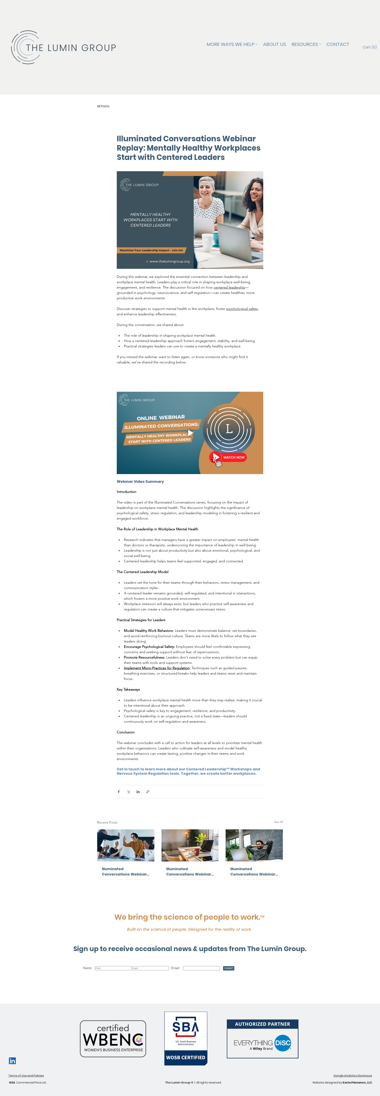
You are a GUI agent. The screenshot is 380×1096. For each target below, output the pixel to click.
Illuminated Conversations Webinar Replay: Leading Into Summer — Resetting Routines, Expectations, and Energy (188, 871)
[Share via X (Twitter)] (128, 792)
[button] (370, 47)
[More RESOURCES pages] (320, 44)
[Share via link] (148, 792)
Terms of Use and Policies (26, 1076)
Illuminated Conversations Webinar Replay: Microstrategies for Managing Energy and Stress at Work (253, 871)
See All (278, 822)
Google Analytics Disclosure (352, 1076)
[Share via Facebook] (119, 792)
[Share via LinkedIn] (138, 792)
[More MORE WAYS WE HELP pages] (256, 44)
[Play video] (190, 433)
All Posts (103, 106)
